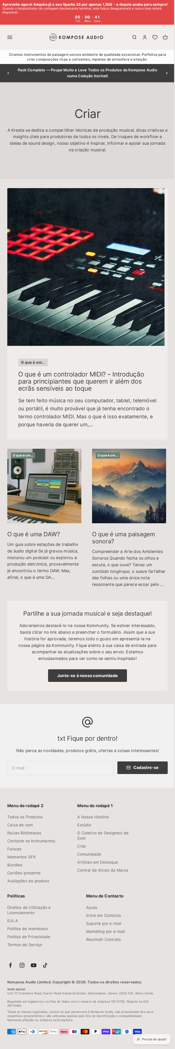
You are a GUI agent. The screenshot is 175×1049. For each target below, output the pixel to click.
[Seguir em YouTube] (34, 960)
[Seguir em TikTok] (45, 960)
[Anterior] (8, 73)
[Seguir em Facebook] (10, 960)
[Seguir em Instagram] (22, 960)
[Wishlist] (151, 37)
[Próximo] (163, 73)
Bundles (14, 860)
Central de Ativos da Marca (102, 865)
